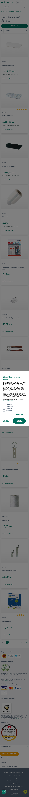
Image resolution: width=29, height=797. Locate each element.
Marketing (9, 410)
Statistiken (9, 408)
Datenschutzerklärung (8, 400)
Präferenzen (9, 406)
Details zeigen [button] (20, 414)
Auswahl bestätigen (6, 420)
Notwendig (9, 404)
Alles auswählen (19, 420)
